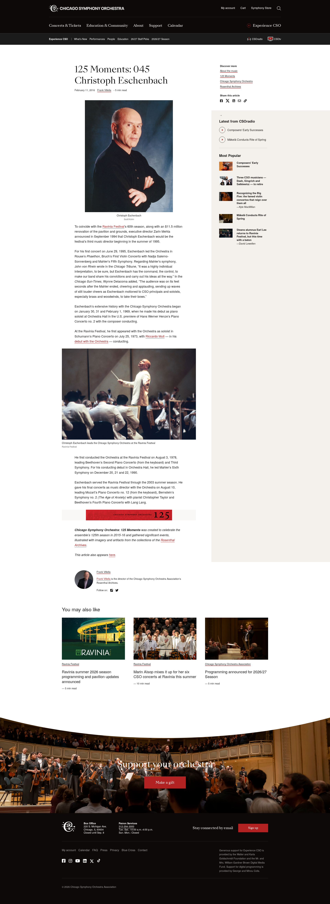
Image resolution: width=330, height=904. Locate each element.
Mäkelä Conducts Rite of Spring (246, 140)
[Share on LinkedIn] (233, 101)
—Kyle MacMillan (246, 207)
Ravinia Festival (113, 226)
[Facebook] (63, 860)
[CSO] (68, 830)
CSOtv (277, 39)
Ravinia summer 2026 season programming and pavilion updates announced (90, 676)
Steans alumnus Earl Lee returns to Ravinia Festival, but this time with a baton (251, 235)
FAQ (95, 850)
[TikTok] (99, 860)
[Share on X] (228, 101)
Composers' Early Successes (245, 130)
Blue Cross (128, 850)
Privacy (114, 850)
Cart (243, 8)
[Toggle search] (279, 8)
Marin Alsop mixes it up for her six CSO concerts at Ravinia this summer (165, 674)
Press (103, 850)
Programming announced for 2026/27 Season (236, 674)
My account (228, 8)
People (111, 39)
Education (123, 39)
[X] (92, 860)
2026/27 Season (160, 39)
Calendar (84, 850)
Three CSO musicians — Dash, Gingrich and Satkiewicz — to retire (251, 181)
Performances (97, 39)
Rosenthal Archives (230, 86)
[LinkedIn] (85, 860)
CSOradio (257, 39)
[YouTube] (77, 860)
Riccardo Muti (155, 336)
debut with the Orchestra (91, 341)
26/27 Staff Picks (140, 39)
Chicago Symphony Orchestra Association (228, 664)
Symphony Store (261, 8)
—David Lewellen (246, 243)
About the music (229, 70)
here (112, 555)
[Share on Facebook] (221, 101)
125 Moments (227, 76)
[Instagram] (70, 860)
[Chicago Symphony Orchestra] (88, 8)
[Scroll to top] (9, 900)
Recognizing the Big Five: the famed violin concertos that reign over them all (252, 198)
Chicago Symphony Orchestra (236, 81)
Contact (142, 850)
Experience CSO (58, 39)
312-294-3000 (126, 826)
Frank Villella (104, 90)
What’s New (80, 39)
